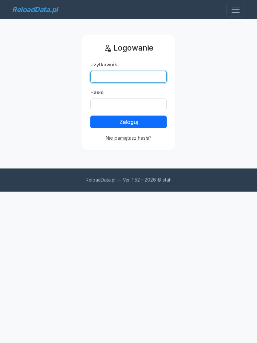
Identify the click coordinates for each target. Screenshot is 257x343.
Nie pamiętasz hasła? (129, 138)
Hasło (97, 92)
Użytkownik (103, 64)
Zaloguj (128, 122)
